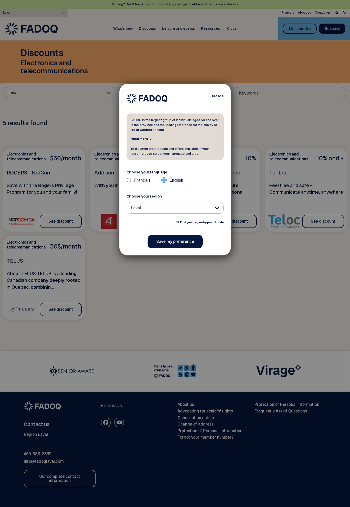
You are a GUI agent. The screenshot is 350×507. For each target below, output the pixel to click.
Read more (139, 139)
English (176, 180)
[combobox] (175, 208)
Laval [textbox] (136, 208)
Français (142, 180)
